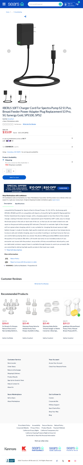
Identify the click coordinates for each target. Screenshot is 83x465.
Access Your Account (55, 363)
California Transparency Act (49, 430)
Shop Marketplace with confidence (15, 195)
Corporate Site (53, 401)
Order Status (12, 366)
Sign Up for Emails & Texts (16, 380)
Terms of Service (47, 425)
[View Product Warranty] (6, 258)
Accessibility (36, 425)
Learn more (56, 200)
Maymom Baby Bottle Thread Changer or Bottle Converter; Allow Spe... (51, 328)
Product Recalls (13, 377)
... (11, 12)
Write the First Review (29, 124)
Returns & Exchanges (14, 370)
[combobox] (45, 4)
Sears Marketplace (15, 394)
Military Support (54, 405)
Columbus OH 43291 (14, 152)
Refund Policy (58, 425)
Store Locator (12, 363)
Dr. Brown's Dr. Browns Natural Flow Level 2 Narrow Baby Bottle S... (10, 328)
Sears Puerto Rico (54, 408)
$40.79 (65, 321)
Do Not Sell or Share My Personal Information (40, 435)
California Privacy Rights (31, 430)
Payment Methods (59, 428)
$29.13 (66, 323)
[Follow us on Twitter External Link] (63, 461)
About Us (10, 387)
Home (7, 12)
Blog (50, 415)
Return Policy (15, 258)
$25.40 (26, 323)
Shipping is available (13, 165)
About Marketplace (14, 401)
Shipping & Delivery (14, 373)
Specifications (19, 203)
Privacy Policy (35, 428)
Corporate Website (23, 428)
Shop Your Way (53, 411)
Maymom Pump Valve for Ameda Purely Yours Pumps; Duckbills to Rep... (31, 328)
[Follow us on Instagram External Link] (75, 461)
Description (8, 203)
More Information (11, 254)
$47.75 (4, 321)
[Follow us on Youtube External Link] (69, 461)
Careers (51, 398)
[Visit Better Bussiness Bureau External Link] (10, 460)
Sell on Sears (11, 398)
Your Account (54, 359)
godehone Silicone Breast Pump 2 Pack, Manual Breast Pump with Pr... (71, 328)
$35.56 (25, 321)
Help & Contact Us (13, 384)
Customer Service (14, 359)
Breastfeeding (18, 12)
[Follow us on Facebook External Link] (57, 461)
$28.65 (5, 323)
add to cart (14, 177)
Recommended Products (14, 293)
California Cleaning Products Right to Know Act (41, 433)
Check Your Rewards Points (57, 366)
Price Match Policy (24, 425)
